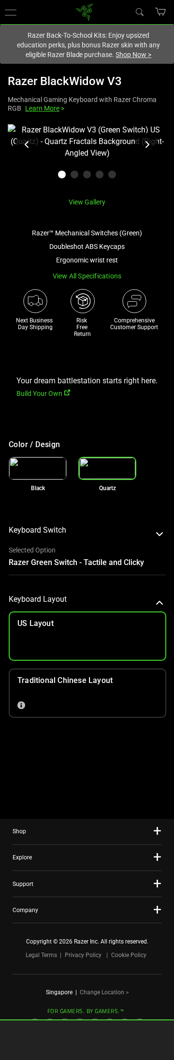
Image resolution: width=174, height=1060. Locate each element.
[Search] (139, 11)
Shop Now (133, 54)
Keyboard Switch (37, 530)
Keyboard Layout (38, 599)
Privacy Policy (83, 955)
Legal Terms (41, 955)
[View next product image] (147, 144)
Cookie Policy (128, 955)
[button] (160, 11)
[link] (84, 11)
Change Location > (104, 992)
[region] (87, 157)
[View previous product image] (27, 144)
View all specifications (87, 276)
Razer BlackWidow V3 (65, 81)
